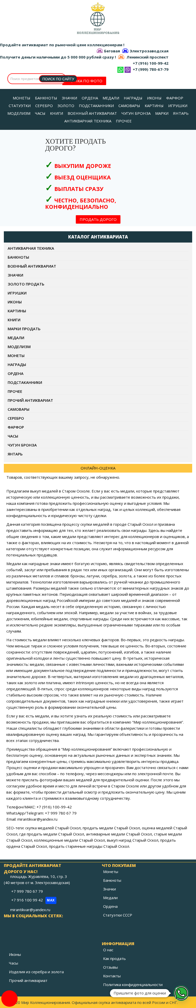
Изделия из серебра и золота (36, 971)
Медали (16, 337)
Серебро (16, 418)
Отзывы (110, 967)
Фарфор (16, 427)
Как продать (114, 958)
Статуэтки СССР (117, 915)
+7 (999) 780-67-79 (150, 69)
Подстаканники (25, 382)
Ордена (15, 373)
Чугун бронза (22, 445)
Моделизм (19, 346)
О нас (108, 949)
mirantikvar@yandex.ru (30, 909)
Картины (17, 310)
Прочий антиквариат (30, 400)
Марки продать (24, 328)
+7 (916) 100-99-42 (150, 63)
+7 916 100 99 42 (33, 899)
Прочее (15, 391)
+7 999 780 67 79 (27, 891)
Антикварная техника (31, 248)
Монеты (16, 355)
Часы (13, 436)
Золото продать (26, 284)
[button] (181, 993)
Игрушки (17, 292)
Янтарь (15, 453)
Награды (17, 364)
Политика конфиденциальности (133, 984)
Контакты (112, 975)
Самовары (18, 409)
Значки (15, 275)
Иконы (15, 301)
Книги (14, 319)
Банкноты (18, 257)
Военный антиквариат (32, 266)
